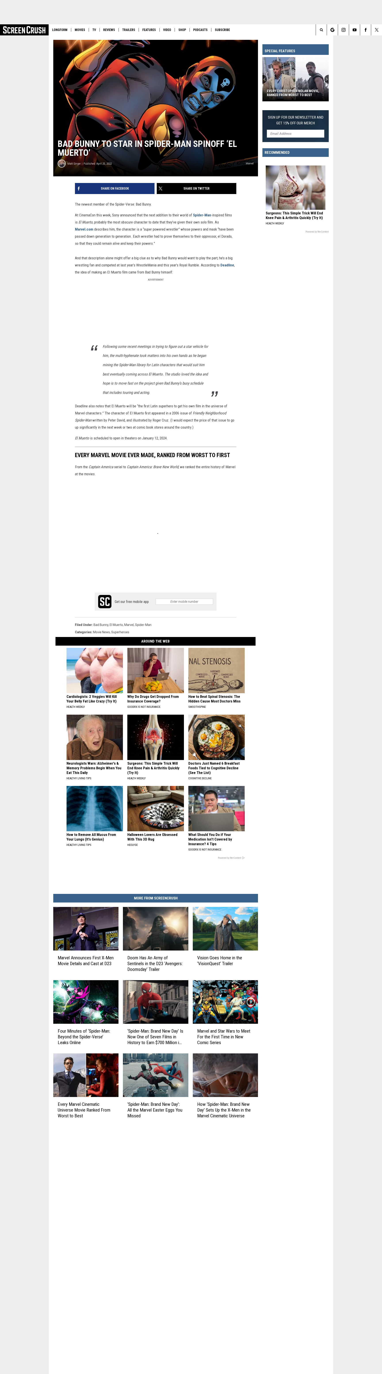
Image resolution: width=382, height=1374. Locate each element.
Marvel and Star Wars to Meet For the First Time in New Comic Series (223, 1036)
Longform (59, 30)
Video (167, 30)
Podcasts (200, 30)
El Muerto (116, 625)
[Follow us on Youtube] (354, 29)
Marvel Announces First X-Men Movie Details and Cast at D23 (86, 960)
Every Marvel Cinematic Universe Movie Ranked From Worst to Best (84, 1110)
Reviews (109, 30)
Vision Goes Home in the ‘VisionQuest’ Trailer (219, 960)
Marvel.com (84, 229)
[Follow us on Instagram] (343, 29)
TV (94, 30)
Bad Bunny (101, 625)
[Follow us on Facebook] (365, 29)
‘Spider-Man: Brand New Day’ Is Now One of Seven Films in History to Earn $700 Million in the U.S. (155, 1036)
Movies (80, 30)
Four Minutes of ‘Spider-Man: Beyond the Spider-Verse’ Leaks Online (84, 1036)
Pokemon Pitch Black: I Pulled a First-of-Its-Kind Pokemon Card (292, 93)
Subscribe (222, 30)
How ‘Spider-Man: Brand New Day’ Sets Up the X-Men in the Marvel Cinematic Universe (224, 1110)
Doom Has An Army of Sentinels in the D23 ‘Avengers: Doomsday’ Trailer (155, 963)
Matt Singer (74, 163)
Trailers (128, 30)
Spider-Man (202, 215)
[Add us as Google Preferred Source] (332, 29)
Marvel (129, 625)
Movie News (101, 632)
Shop (182, 30)
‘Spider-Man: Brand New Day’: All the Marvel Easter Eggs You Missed (154, 1110)
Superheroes (120, 632)
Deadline (227, 265)
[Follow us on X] (376, 29)
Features (149, 30)
